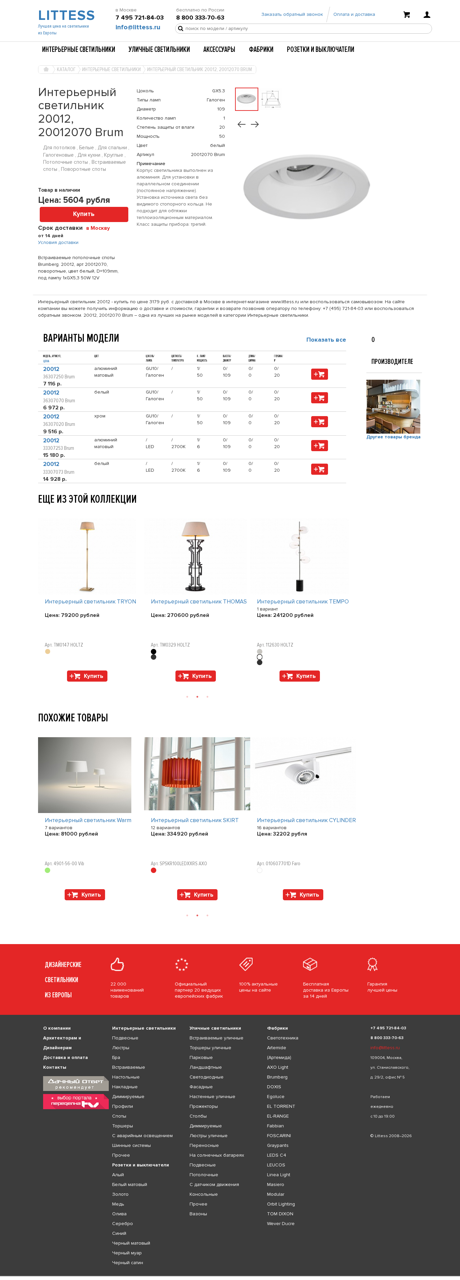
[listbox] (230, 1276)
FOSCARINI (279, 1135)
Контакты (54, 1067)
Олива (119, 1214)
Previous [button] (41, 511)
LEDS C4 (276, 1155)
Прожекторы (204, 1106)
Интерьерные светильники (78, 49)
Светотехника (282, 1038)
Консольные (204, 1194)
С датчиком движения (214, 1184)
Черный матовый (131, 1243)
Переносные (204, 1145)
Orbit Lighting (281, 1204)
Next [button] (41, 685)
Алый (118, 1175)
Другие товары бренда (393, 437)
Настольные (126, 1077)
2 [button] (197, 696)
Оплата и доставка (354, 14)
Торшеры (122, 1126)
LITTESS (66, 15)
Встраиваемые (128, 1067)
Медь (118, 1204)
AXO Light (277, 1067)
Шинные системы (131, 1145)
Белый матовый (129, 1184)
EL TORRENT (281, 1106)
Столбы (198, 1116)
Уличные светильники (159, 49)
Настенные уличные (212, 1096)
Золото (120, 1194)
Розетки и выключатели (320, 49)
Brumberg (277, 1077)
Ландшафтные (206, 1067)
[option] (91, 602)
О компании (57, 1028)
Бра (116, 1057)
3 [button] (207, 696)
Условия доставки (58, 242)
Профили (122, 1106)
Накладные (125, 1087)
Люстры (120, 1048)
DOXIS (274, 1087)
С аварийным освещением (142, 1135)
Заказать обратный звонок (292, 14)
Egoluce (276, 1096)
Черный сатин (127, 1263)
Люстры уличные (209, 1135)
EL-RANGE (278, 1116)
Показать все (326, 339)
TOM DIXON (280, 1214)
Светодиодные (207, 1077)
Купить (84, 214)
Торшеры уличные (210, 1048)
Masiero (275, 1184)
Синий (119, 1233)
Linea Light (278, 1175)
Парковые (201, 1057)
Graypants (278, 1145)
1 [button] (187, 696)
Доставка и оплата (65, 1057)
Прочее (121, 1155)
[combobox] (100, 227)
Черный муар (127, 1253)
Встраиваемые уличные (216, 1038)
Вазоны (198, 1214)
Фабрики (261, 49)
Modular (275, 1194)
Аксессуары (219, 49)
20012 (51, 369)
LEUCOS (276, 1165)
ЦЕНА (46, 361)
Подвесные (125, 1038)
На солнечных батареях (217, 1155)
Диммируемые (128, 1096)
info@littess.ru (138, 27)
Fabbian (275, 1126)
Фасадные (201, 1087)
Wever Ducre (281, 1223)
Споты (119, 1116)
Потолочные (204, 1175)
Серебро (122, 1223)
